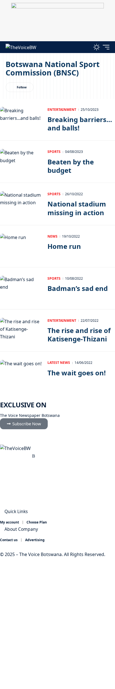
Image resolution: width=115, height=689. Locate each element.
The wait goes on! (76, 372)
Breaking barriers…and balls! (79, 123)
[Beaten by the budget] (21, 161)
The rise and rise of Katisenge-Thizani (79, 334)
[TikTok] (28, 456)
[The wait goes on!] (21, 372)
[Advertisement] (57, 623)
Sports (54, 151)
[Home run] (21, 246)
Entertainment (61, 109)
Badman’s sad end (77, 288)
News (52, 236)
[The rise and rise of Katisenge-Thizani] (21, 330)
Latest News (58, 362)
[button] (85, 47)
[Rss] (34, 456)
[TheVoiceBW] (21, 47)
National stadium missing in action (76, 208)
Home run (64, 246)
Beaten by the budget (70, 166)
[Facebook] (3, 456)
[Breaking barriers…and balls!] (21, 119)
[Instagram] (21, 456)
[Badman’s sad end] (21, 288)
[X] (9, 456)
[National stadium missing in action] (21, 204)
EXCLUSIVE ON (23, 404)
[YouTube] (15, 456)
